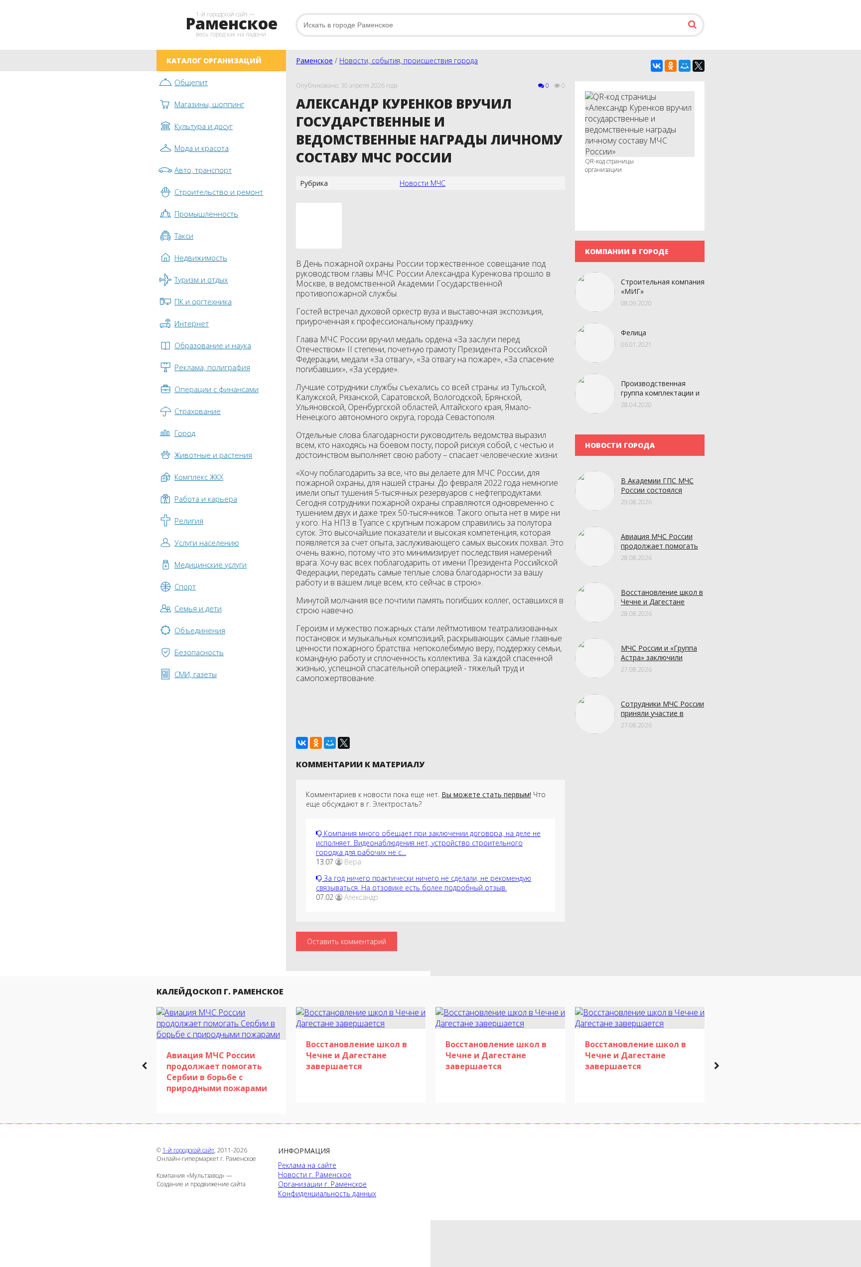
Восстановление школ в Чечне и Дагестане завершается (662, 601)
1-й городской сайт (188, 1150)
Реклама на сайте (307, 1165)
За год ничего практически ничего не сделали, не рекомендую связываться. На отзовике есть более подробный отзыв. (423, 882)
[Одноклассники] (671, 66)
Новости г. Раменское (314, 1174)
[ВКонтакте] (657, 66)
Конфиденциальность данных (327, 1193)
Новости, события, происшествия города (408, 60)
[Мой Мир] (685, 66)
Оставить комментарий (346, 941)
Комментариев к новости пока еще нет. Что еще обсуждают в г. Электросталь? (426, 799)
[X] (699, 66)
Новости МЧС (422, 183)
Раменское (314, 60)
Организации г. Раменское (322, 1184)
